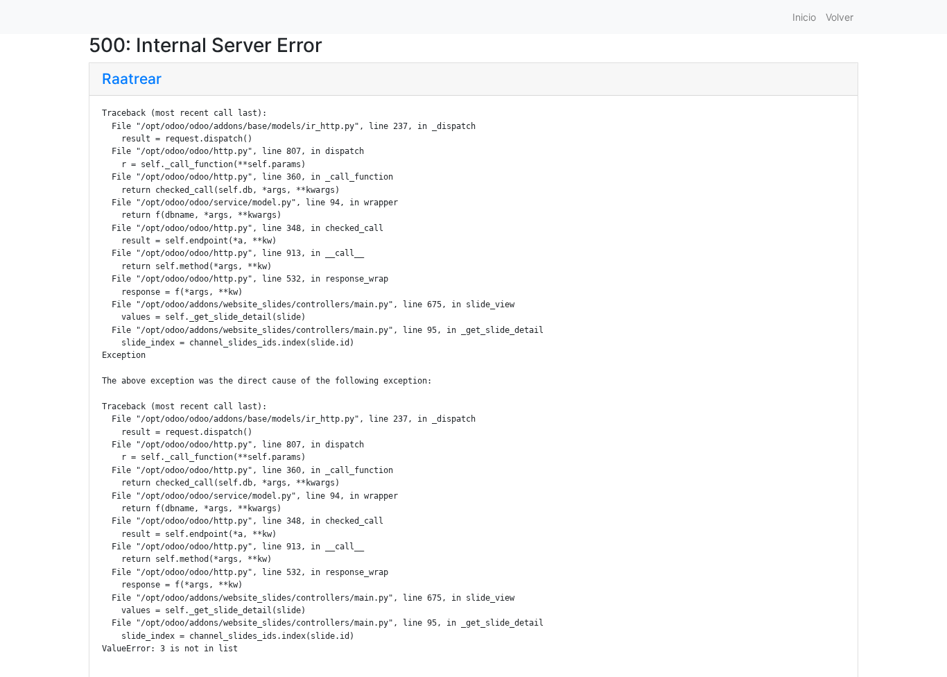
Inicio (804, 17)
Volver (839, 17)
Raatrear (132, 78)
